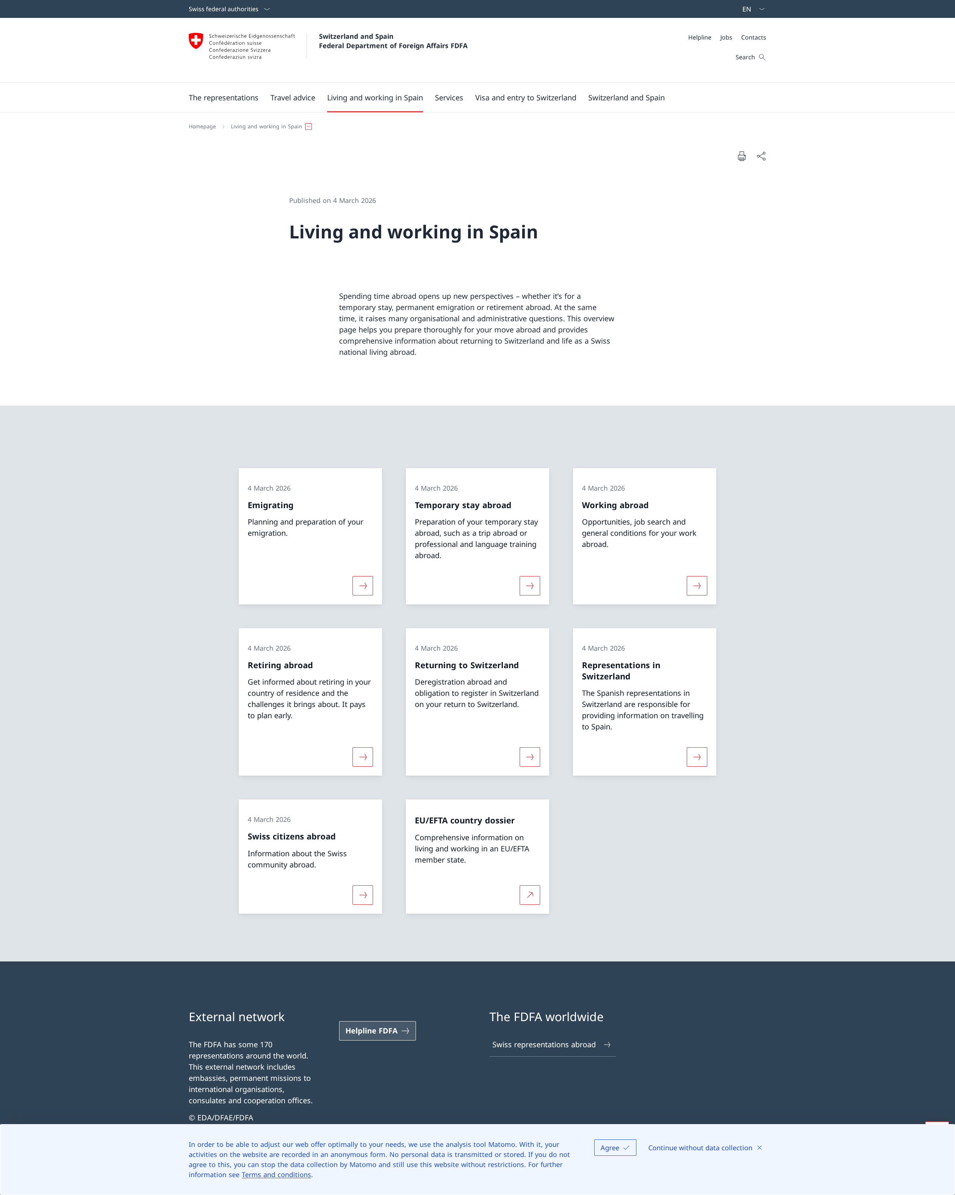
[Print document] (741, 156)
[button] (223, 97)
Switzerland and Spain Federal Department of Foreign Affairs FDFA (393, 41)
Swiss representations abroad (544, 1044)
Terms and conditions (276, 1174)
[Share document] (761, 156)
